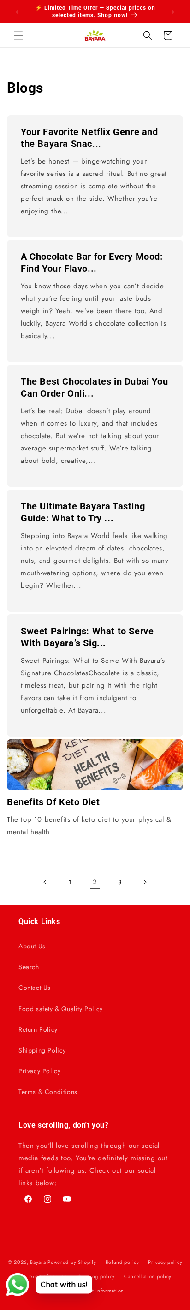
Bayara (38, 1262)
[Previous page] (45, 882)
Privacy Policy (39, 1071)
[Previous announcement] (17, 12)
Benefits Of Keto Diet (53, 801)
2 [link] (95, 882)
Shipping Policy (42, 1050)
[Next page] (145, 882)
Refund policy (122, 1262)
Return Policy (38, 1029)
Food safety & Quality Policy (60, 1008)
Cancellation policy (148, 1276)
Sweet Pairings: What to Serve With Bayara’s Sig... (87, 637)
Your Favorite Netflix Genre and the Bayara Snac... (89, 137)
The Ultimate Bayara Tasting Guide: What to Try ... (83, 512)
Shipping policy (96, 1276)
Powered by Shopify (72, 1262)
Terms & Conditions (47, 1091)
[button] (18, 35)
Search (28, 966)
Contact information (99, 1290)
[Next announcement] (173, 12)
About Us (32, 946)
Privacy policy (165, 1262)
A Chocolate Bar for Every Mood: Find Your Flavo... (92, 262)
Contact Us (34, 987)
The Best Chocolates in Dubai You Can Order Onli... (94, 387)
